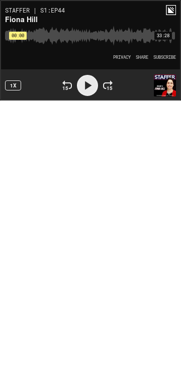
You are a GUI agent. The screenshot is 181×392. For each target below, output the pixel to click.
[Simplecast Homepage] (171, 10)
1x (13, 85)
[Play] (87, 85)
